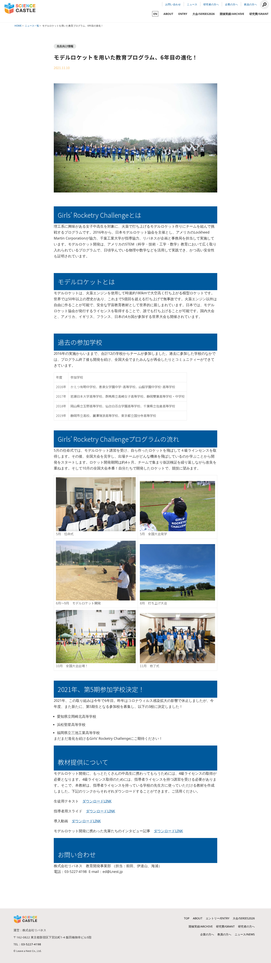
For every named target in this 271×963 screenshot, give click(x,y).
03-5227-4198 (31, 944)
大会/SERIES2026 (203, 14)
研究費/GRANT (258, 14)
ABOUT (168, 14)
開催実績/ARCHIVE (232, 14)
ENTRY (182, 14)
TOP (186, 918)
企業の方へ (231, 4)
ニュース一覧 (32, 25)
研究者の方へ (211, 4)
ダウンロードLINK (96, 801)
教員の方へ (250, 4)
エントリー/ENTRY (217, 918)
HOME (18, 25)
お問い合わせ (173, 4)
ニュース (192, 4)
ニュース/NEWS (245, 934)
